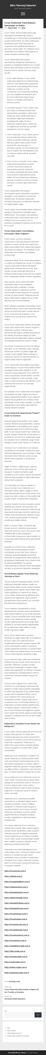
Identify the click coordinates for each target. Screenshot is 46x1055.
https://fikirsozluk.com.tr (14, 951)
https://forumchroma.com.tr (16, 924)
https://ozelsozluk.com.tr (15, 962)
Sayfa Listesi (11, 1030)
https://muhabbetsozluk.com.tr (17, 946)
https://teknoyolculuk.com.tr (16, 898)
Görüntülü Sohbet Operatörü (14, 999)
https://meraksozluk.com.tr (15, 957)
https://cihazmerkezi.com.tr (16, 887)
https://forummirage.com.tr (16, 914)
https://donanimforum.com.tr (16, 908)
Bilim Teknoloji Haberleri (23, 5)
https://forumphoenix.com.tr (16, 930)
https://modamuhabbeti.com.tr (17, 882)
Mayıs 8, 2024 (12, 28)
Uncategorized (14, 981)
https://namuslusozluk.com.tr (16, 973)
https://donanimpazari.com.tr (16, 892)
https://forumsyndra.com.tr (15, 919)
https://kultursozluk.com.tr (15, 967)
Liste (8, 1028)
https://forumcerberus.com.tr (16, 935)
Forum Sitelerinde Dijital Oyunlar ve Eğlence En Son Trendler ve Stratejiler (21, 991)
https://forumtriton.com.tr (15, 941)
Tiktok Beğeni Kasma (14, 1033)
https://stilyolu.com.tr (13, 876)
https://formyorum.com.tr (15, 871)
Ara (5, 1011)
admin (23, 28)
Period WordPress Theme (16, 1053)
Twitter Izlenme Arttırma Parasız (18, 1036)
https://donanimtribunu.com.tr (16, 903)
